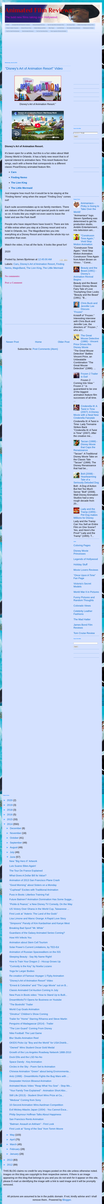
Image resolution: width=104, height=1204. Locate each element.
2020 (10, 800)
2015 (10, 819)
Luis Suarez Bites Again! (22, 866)
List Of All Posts (60, 28)
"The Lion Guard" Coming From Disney (30, 1028)
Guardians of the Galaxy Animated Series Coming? (37, 932)
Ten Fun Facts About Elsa (42, 31)
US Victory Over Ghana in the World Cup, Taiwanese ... (39, 909)
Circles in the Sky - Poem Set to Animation (32, 1066)
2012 (10, 1164)
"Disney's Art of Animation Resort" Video (34, 68)
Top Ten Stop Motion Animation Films (56, 24)
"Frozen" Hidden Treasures (12, 28)
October (14, 837)
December (16, 828)
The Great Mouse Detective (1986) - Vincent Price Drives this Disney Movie (86, 341)
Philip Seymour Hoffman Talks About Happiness (35, 1114)
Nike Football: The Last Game (25, 1033)
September (16, 842)
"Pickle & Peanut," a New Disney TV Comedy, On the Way (40, 904)
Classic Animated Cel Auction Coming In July (33, 990)
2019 (10, 805)
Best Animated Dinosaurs (27, 31)
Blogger (66, 1199)
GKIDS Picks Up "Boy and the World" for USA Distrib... (38, 1042)
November (16, 833)
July (12, 852)
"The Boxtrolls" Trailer (21, 1004)
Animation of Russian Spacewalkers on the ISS (35, 952)
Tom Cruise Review (84, 633)
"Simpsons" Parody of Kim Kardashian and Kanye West (39, 923)
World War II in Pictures (86, 592)
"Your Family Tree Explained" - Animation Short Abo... (38, 1090)
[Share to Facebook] (65, 260)
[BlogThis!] (62, 260)
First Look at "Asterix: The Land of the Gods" (33, 913)
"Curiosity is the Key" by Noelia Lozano (30, 966)
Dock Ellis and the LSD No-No (25, 1057)
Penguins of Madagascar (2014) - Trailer (31, 1023)
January (14, 1154)
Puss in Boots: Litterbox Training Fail (29, 894)
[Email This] (60, 260)
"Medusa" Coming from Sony (25, 1100)
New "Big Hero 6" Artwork (23, 861)
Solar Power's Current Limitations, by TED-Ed (34, 947)
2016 (10, 814)
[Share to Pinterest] (66, 260)
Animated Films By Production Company (21, 24)
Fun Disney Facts (71, 24)
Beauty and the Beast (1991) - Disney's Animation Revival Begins (85, 273)
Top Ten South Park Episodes (12, 31)
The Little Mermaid (21, 188)
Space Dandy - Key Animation (25, 1061)
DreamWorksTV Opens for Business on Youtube (35, 999)
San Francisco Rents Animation (26, 1119)
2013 (10, 1159)
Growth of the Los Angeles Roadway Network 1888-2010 (40, 1052)
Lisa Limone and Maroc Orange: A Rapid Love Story (37, 918)
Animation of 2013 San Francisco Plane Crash (34, 880)
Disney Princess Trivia (26, 28)
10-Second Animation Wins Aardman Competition (36, 1105)
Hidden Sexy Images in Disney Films (86, 24)
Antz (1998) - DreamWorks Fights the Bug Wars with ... (39, 1076)
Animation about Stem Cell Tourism (28, 942)
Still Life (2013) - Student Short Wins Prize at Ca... (36, 1095)
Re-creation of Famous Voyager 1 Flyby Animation (36, 975)
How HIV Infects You (20, 937)
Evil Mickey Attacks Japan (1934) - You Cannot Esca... (38, 1109)
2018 (10, 809)
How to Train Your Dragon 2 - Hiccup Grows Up (35, 961)
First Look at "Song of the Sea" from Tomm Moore (36, 1128)
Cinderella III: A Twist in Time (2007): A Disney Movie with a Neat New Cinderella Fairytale (86, 412)
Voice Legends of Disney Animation (58, 31)
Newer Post (12, 341)
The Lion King (19, 182)
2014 (10, 824)
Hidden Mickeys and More (40, 28)
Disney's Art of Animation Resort (37, 264)
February (15, 1149)
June (13, 857)
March (13, 1144)
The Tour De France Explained (26, 870)
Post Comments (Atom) (45, 349)
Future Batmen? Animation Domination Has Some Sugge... (41, 899)
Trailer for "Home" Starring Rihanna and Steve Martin (38, 1018)
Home (7, 24)
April (13, 1139)
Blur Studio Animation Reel (24, 1038)
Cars (13, 172)
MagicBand (19, 268)
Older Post (63, 341)
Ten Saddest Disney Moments (73, 28)
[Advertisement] (52, 46)
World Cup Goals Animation (24, 1009)
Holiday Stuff (80, 564)
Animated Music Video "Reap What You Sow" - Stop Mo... (40, 1085)
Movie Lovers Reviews (86, 570)
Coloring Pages (82, 545)
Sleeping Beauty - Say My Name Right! (30, 956)
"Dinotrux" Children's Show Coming (28, 1014)
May (12, 1134)
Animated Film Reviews (38, 10)
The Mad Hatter (82, 619)
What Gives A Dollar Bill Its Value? (27, 875)
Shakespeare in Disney (88, 28)
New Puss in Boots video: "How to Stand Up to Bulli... (38, 995)
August (14, 847)
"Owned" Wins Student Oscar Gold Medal (32, 1047)
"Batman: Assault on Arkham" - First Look (31, 1124)
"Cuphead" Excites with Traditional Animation (33, 889)
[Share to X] (63, 260)
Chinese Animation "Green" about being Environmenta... (40, 1071)
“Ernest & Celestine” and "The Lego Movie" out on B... (38, 985)
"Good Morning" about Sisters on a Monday (33, 885)
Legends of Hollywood (86, 559)
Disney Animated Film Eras (39, 24)
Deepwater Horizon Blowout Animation (30, 1081)
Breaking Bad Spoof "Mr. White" (26, 928)
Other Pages (51, 28)
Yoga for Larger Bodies (21, 971)
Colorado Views (82, 605)
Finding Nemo (19, 177)
